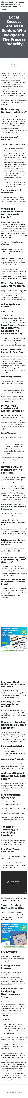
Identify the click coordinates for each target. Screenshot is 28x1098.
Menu (3, 9)
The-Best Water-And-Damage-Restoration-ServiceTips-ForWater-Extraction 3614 (13, 4)
